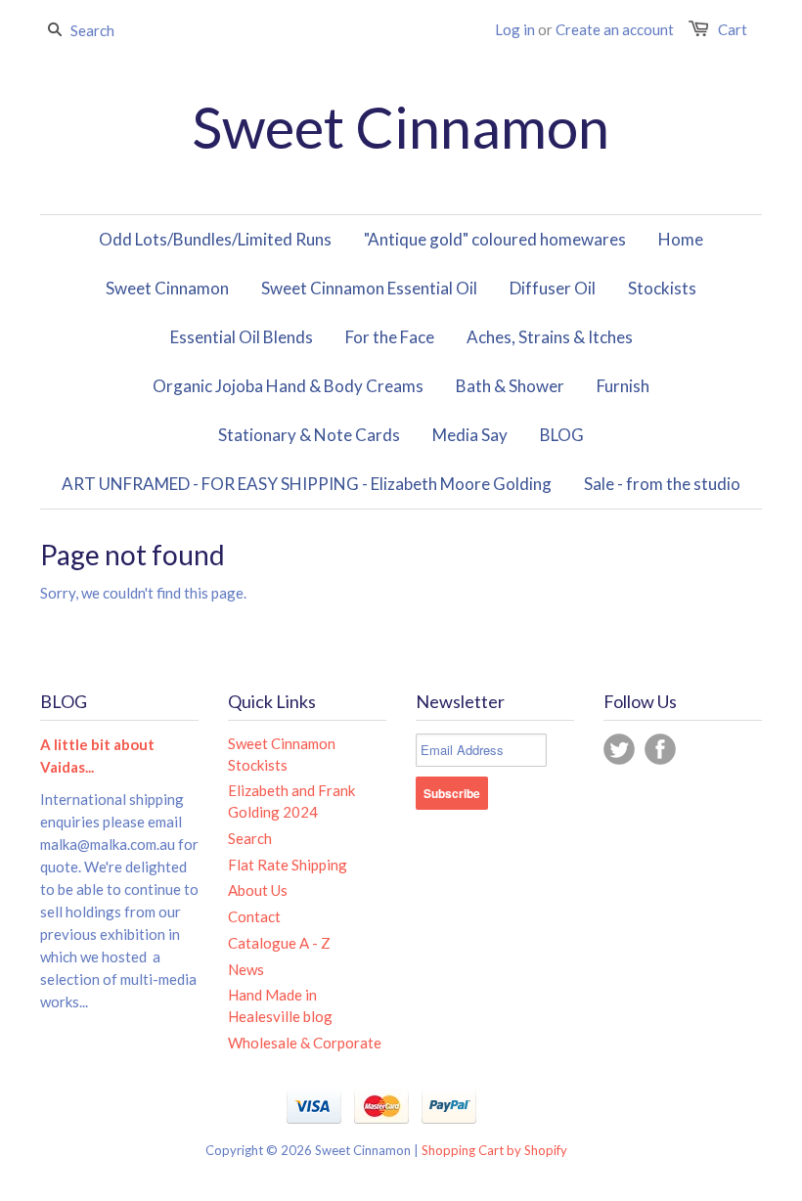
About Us (258, 890)
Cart (732, 29)
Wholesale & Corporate (304, 1042)
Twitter (619, 749)
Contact (254, 916)
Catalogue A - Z (279, 943)
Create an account (615, 29)
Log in (515, 29)
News (246, 969)
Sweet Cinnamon (401, 127)
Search (250, 838)
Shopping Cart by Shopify (494, 1150)
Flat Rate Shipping (287, 864)
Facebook (660, 749)
